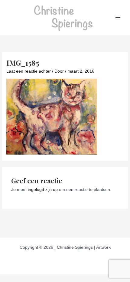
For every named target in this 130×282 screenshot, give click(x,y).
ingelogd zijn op (43, 189)
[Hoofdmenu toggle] (118, 17)
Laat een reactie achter (28, 71)
